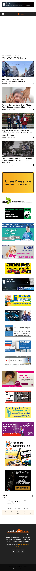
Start (3, 55)
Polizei (3, 155)
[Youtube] (22, 551)
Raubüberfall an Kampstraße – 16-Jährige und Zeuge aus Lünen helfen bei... (18, 80)
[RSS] (18, 551)
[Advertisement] (18, 35)
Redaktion (4, 83)
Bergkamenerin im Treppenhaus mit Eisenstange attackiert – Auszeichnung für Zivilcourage (17, 133)
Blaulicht (4, 76)
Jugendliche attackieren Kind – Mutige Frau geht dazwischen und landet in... (17, 106)
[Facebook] (13, 551)
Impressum (24, 566)
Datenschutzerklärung (14, 566)
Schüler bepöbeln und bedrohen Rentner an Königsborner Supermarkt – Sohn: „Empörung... (17, 161)
